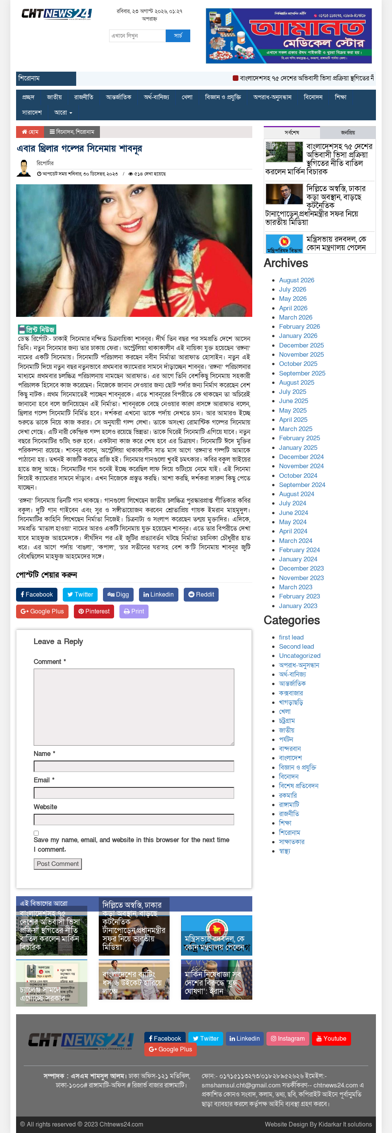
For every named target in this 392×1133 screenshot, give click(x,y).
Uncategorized (299, 655)
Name (44, 753)
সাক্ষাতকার (291, 842)
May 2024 (293, 522)
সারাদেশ (32, 112)
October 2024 (298, 475)
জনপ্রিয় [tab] (348, 132)
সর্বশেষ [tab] (292, 132)
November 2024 (301, 466)
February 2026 (299, 326)
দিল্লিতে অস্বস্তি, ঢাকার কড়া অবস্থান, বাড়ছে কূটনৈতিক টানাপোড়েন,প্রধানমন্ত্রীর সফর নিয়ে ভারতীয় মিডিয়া (134, 926)
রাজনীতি (83, 97)
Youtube (334, 1039)
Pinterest (96, 611)
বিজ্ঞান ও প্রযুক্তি (223, 97)
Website (45, 807)
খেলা (187, 97)
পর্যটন (286, 739)
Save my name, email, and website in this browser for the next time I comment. (131, 845)
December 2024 (301, 457)
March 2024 (295, 540)
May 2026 (293, 298)
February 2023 (299, 596)
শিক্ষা (340, 97)
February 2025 (299, 438)
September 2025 (302, 373)
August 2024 (296, 494)
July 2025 (292, 391)
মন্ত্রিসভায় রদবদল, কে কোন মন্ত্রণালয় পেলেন (215, 943)
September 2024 (302, 484)
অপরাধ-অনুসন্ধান (272, 97)
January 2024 (298, 559)
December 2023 (301, 568)
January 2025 (298, 447)
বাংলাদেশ (290, 758)
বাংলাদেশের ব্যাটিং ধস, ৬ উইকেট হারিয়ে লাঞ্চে (132, 983)
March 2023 (295, 587)
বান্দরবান (290, 748)
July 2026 (292, 289)
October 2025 (298, 363)
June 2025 (293, 401)
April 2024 (293, 531)
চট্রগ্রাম (287, 721)
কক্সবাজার (291, 693)
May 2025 (293, 410)
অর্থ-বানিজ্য (156, 97)
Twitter (83, 594)
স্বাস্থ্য (284, 851)
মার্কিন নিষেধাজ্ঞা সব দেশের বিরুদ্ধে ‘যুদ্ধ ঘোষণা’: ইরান (213, 983)
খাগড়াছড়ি (291, 702)
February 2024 (299, 550)
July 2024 (292, 503)
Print (137, 611)
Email (44, 780)
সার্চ (178, 35)
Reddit (204, 594)
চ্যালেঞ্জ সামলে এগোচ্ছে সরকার (42, 994)
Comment (50, 662)
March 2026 (295, 317)
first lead (291, 637)
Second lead (296, 646)
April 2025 (293, 419)
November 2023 (301, 578)
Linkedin (161, 594)
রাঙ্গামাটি (289, 804)
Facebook (38, 594)
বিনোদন (313, 97)
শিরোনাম (85, 132)
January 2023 (298, 606)
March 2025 (295, 429)
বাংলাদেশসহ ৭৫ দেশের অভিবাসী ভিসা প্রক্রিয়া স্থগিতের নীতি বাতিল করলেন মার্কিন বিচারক (50, 931)
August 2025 (296, 382)
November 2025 (301, 354)
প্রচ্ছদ (28, 97)
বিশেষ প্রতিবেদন (298, 786)
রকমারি (288, 795)
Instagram (290, 1039)
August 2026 (296, 280)
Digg (121, 594)
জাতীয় (54, 97)
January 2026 (298, 335)
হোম (32, 132)
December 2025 (301, 345)
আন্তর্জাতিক (118, 97)
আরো (61, 112)
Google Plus (46, 611)
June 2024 (293, 512)
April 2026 (293, 308)
